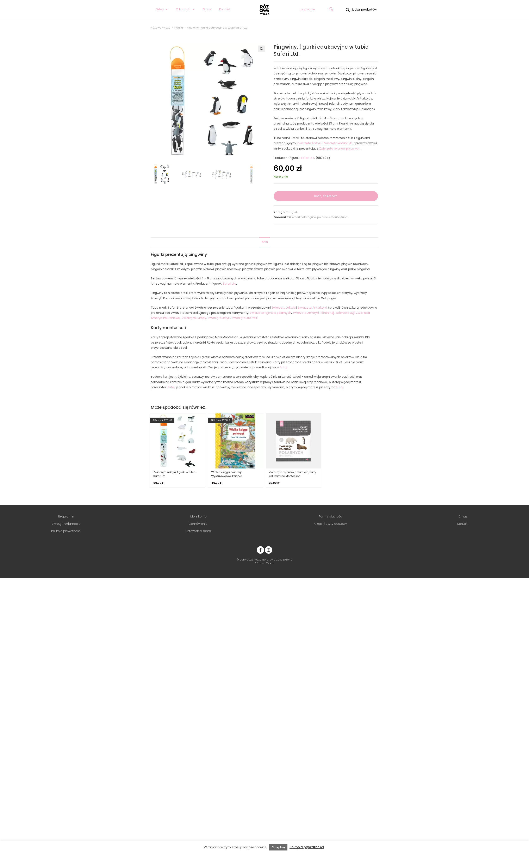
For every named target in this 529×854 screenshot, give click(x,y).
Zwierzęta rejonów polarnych (340, 148)
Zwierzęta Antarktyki (337, 143)
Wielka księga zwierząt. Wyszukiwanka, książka (226, 474)
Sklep (160, 9)
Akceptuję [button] (278, 847)
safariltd (334, 217)
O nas (207, 9)
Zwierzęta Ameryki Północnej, (314, 313)
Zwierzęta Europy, (194, 318)
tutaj (283, 367)
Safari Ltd (307, 158)
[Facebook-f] (260, 550)
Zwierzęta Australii (244, 318)
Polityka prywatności (307, 847)
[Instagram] (268, 550)
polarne (322, 217)
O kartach (183, 9)
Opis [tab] (264, 242)
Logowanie (307, 9)
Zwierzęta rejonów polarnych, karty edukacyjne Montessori (292, 474)
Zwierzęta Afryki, (219, 318)
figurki (312, 217)
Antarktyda (299, 217)
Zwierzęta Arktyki (309, 143)
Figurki (294, 212)
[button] (261, 49)
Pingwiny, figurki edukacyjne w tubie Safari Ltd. (217, 28)
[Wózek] (330, 9)
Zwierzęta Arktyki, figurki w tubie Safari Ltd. (174, 474)
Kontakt (224, 9)
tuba (344, 217)
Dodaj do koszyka (325, 196)
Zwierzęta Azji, (345, 313)
